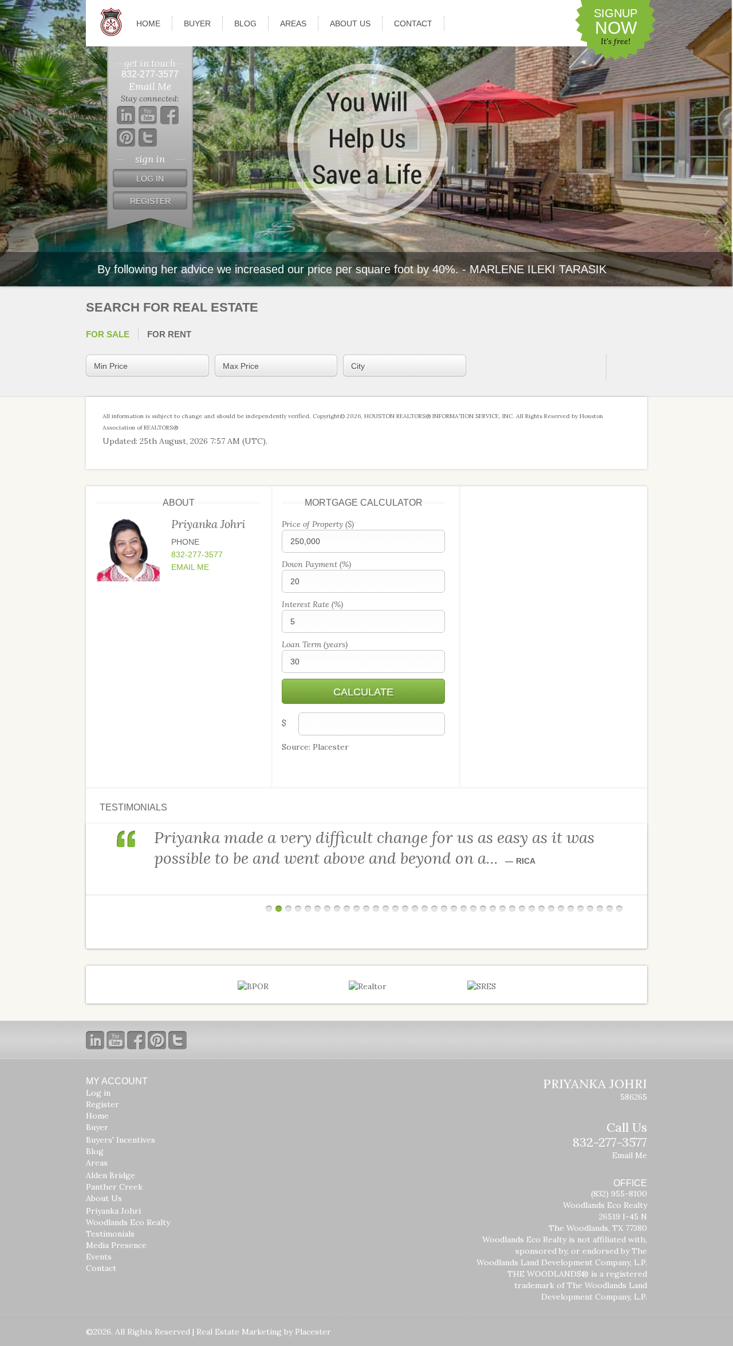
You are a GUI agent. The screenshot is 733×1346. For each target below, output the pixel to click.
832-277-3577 (150, 74)
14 (395, 909)
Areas (293, 23)
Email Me (150, 86)
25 (502, 909)
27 (522, 909)
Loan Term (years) (315, 644)
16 (415, 909)
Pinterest (126, 137)
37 (619, 909)
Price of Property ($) (318, 524)
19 (444, 909)
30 (551, 909)
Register (150, 201)
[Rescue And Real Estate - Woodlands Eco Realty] (111, 35)
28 (532, 909)
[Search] (621, 367)
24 (493, 909)
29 (541, 909)
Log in (150, 178)
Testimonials (110, 1234)
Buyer (197, 23)
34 (590, 909)
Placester (313, 1332)
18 (434, 909)
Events (99, 1256)
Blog (245, 23)
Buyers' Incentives (120, 1140)
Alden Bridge (110, 1175)
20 (454, 909)
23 (483, 909)
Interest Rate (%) (312, 604)
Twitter (148, 137)
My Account (117, 1081)
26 (512, 909)
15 (405, 909)
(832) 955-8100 (619, 1193)
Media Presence (116, 1245)
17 (424, 909)
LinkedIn (126, 115)
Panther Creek (114, 1187)
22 (473, 909)
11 (366, 909)
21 (463, 909)
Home (148, 23)
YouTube (148, 115)
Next (623, 267)
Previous (610, 267)
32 (571, 909)
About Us (350, 23)
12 (376, 909)
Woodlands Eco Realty (128, 1222)
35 (600, 909)
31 (561, 909)
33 (580, 909)
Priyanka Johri (113, 1211)
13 (386, 909)
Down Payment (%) (316, 564)
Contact (413, 23)
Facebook (169, 115)
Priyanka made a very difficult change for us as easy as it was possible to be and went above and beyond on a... (374, 847)
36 (609, 909)
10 (356, 909)
